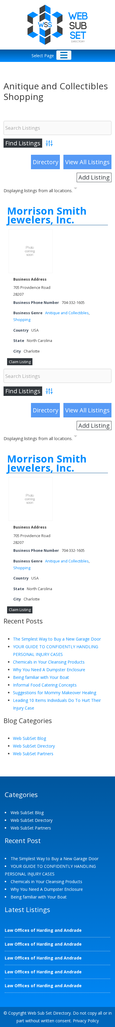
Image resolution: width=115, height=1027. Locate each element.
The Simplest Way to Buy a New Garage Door (57, 639)
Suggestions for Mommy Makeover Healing (54, 692)
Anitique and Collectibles (67, 312)
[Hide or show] (75, 189)
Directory (45, 162)
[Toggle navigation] (63, 55)
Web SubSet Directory (34, 746)
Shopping (21, 319)
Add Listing (94, 177)
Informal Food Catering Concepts (45, 685)
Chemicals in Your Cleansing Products (49, 662)
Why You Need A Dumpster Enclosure (49, 669)
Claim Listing (20, 361)
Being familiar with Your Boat (41, 677)
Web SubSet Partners (33, 753)
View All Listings (87, 162)
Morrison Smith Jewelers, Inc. (47, 215)
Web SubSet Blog (29, 738)
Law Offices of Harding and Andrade (43, 930)
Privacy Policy (86, 1020)
